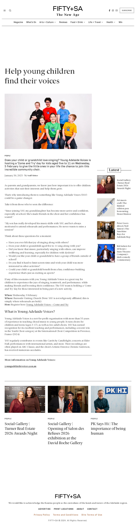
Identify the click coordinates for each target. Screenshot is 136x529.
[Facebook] (109, 10)
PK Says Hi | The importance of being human (108, 428)
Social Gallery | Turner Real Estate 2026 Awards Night (21, 428)
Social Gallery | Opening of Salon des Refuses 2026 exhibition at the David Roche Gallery (66, 433)
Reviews (63, 22)
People (7, 156)
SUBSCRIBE (127, 10)
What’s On (31, 22)
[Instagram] (112, 10)
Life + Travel (94, 22)
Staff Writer (32, 176)
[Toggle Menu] (4, 10)
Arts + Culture (46, 22)
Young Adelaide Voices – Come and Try (47, 305)
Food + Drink (77, 22)
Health (110, 22)
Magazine (18, 22)
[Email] (116, 10)
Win (120, 22)
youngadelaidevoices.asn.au (20, 366)
